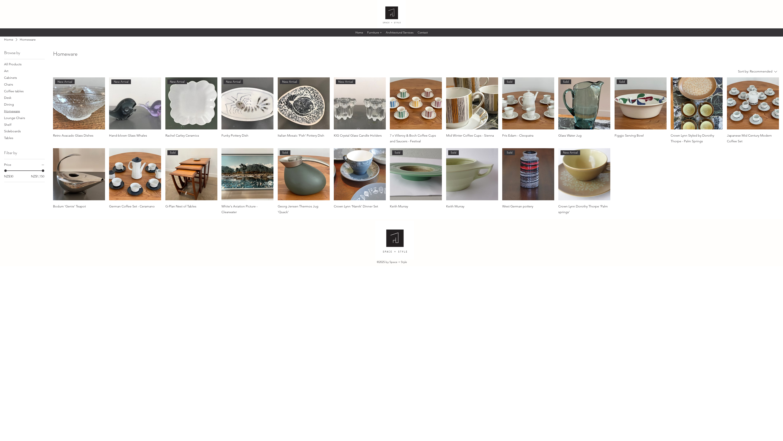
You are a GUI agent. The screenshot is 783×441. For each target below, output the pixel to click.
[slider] (5, 170)
